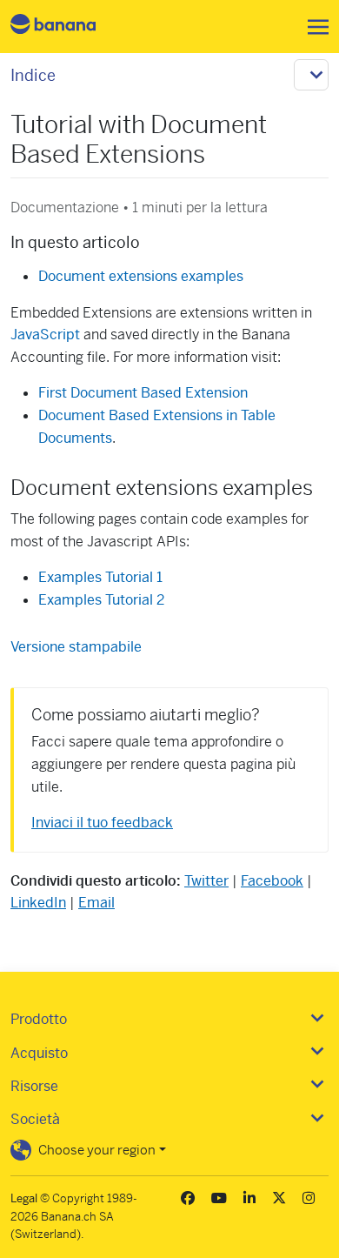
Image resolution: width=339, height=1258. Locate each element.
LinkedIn (38, 902)
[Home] (67, 26)
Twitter (206, 881)
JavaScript (45, 334)
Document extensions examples (140, 276)
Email (96, 902)
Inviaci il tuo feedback (102, 822)
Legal (23, 1198)
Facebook (272, 881)
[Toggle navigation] (313, 27)
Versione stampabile (76, 647)
